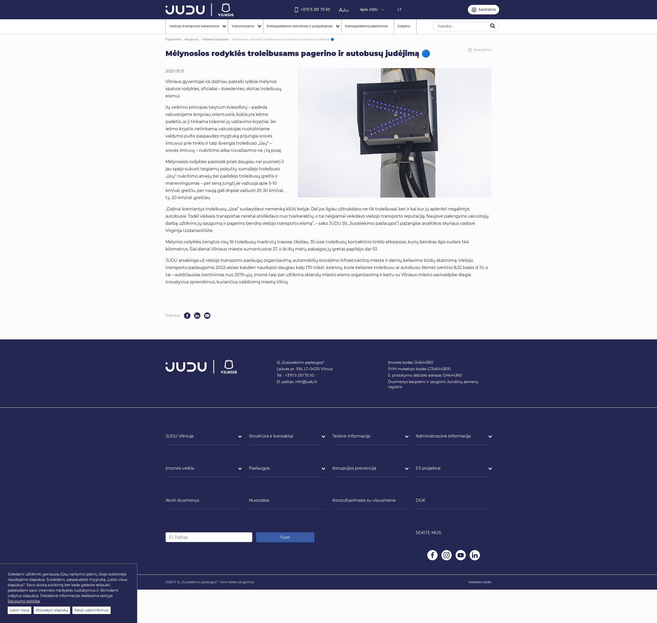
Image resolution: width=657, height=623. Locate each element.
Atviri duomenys (182, 500)
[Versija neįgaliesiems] (345, 9)
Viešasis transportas (215, 39)
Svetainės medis (479, 582)
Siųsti (285, 537)
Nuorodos (259, 500)
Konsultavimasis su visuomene (364, 500)
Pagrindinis (173, 39)
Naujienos (191, 39)
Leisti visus (19, 610)
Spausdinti (482, 50)
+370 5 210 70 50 (315, 9)
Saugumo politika (24, 601)
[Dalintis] (207, 315)
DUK (420, 500)
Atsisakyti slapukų (52, 610)
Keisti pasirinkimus (91, 610)
